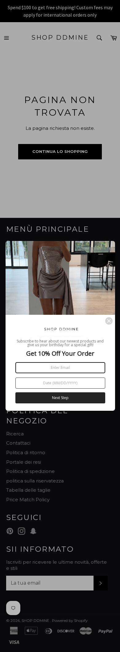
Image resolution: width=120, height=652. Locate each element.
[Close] (109, 321)
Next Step (60, 397)
